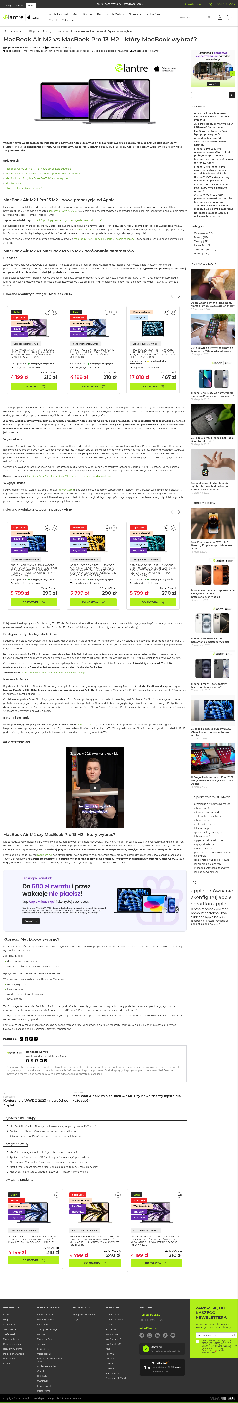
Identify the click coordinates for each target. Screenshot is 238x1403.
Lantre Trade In (44, 1386)
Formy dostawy (45, 1314)
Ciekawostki (201, 233)
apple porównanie (118, 50)
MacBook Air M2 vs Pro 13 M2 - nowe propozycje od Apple (38, 168)
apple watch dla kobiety (207, 816)
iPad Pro (109, 1368)
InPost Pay (42, 1324)
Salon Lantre (9, 1324)
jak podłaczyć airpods (206, 872)
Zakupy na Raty (44, 1339)
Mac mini (109, 1354)
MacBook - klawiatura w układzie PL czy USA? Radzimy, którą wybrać (49, 1171)
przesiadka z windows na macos (212, 804)
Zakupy (47, 31)
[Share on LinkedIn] (36, 1039)
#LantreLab (42, 1381)
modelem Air (44, 855)
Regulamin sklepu (12, 1344)
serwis (19, 5)
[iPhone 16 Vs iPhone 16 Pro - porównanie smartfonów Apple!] (213, 620)
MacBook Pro (85, 724)
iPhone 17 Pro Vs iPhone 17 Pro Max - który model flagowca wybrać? (212, 187)
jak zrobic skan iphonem (208, 863)
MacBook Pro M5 (113, 1344)
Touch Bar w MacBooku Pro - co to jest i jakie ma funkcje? (53, 672)
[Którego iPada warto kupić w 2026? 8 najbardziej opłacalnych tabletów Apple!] (213, 758)
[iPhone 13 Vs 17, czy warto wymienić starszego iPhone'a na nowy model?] (213, 374)
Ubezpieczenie (44, 1354)
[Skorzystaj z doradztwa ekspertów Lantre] (213, 69)
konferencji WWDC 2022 (62, 210)
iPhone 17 (110, 1324)
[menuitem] (58, 14)
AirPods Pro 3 (112, 1373)
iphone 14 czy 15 (203, 820)
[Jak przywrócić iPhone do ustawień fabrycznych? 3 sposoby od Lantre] (213, 329)
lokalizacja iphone (204, 828)
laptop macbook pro (59, 50)
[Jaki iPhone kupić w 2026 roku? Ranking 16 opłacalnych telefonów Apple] (213, 523)
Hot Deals (42, 1376)
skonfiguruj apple (211, 897)
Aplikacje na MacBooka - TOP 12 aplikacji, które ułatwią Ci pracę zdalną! (50, 1157)
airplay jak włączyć (204, 844)
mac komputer (38, 50)
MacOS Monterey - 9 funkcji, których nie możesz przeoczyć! (43, 1152)
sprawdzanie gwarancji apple (210, 832)
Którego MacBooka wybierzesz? (24, 188)
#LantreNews (13, 183)
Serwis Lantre (9, 1329)
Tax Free (41, 1344)
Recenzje (199, 253)
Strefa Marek (9, 1334)
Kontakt (7, 1363)
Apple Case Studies (46, 1366)
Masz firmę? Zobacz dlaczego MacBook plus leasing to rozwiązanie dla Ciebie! (54, 1166)
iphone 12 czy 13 (203, 848)
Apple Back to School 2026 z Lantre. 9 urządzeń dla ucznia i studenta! (212, 116)
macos (215, 924)
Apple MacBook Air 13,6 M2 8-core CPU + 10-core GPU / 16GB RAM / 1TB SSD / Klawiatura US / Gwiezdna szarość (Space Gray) (32, 353)
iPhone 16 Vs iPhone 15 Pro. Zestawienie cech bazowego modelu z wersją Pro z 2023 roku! (213, 205)
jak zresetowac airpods (207, 812)
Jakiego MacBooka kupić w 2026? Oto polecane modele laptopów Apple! (211, 732)
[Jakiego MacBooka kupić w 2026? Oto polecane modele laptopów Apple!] (213, 710)
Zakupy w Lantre (11, 1339)
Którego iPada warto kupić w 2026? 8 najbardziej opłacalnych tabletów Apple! (212, 780)
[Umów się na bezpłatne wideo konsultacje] (162, 1354)
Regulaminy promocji (13, 1349)
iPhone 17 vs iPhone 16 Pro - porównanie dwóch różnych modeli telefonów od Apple (210, 170)
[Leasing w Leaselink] (95, 930)
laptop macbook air (83, 50)
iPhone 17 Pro (112, 1314)
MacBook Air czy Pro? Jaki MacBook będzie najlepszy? (104, 239)
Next (232, 73)
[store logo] (21, 17)
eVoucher (41, 1371)
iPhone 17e (110, 1329)
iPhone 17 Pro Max (114, 1319)
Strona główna (13, 31)
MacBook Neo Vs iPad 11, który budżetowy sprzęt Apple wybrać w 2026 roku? (53, 1126)
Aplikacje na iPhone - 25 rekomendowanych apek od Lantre (43, 1131)
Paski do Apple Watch (116, 1378)
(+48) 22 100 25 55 (225, 4)
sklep (8, 5)
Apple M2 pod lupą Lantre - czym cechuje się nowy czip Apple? (67, 220)
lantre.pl (25, 1398)
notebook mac (20, 50)
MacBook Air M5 (113, 1339)
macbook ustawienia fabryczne (211, 867)
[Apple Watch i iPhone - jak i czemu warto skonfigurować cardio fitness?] (213, 284)
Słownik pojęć (202, 249)
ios (216, 917)
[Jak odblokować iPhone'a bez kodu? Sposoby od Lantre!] (213, 419)
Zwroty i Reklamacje (47, 1329)
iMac (107, 1349)
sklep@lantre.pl (192, 4)
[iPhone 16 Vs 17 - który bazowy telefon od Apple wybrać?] (213, 665)
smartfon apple (208, 903)
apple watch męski (204, 824)
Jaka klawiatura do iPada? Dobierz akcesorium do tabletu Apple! (46, 1136)
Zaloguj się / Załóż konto (83, 1314)
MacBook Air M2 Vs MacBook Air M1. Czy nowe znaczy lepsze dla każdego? (69, 476)
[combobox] (213, 95)
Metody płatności (45, 1319)
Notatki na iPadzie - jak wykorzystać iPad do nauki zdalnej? (210, 141)
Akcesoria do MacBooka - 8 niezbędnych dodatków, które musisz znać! (50, 1162)
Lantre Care (43, 1349)
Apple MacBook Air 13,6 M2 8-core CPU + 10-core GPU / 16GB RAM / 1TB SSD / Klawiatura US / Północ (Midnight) (92, 353)
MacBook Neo (112, 1334)
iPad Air (109, 1363)
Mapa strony (9, 1359)
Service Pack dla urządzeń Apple (49, 1360)
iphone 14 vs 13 (202, 836)
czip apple (101, 50)
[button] (220, 17)
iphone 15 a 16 (202, 808)
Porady (198, 237)
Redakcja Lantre (150, 50)
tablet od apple (202, 917)
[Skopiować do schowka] (21, 1039)
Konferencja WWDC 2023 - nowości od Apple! (35, 1101)
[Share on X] (31, 1039)
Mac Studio (110, 1359)
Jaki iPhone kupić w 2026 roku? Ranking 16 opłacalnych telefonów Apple (211, 545)
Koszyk (74, 1319)
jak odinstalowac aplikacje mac (211, 859)
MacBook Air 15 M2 (84, 229)
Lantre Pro (200, 245)
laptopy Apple (66, 489)
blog (31, 5)
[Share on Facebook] (26, 1039)
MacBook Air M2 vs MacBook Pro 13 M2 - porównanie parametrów (43, 173)
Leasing (41, 1334)
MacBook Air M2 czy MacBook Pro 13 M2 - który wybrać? (38, 178)
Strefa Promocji (44, 1391)
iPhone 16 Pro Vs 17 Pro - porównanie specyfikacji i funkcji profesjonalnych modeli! (213, 152)
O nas (6, 1314)
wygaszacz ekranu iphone (208, 840)
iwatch (210, 920)
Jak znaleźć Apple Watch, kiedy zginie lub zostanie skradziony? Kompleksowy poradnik (209, 486)
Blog (32, 31)
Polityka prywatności (13, 1354)
